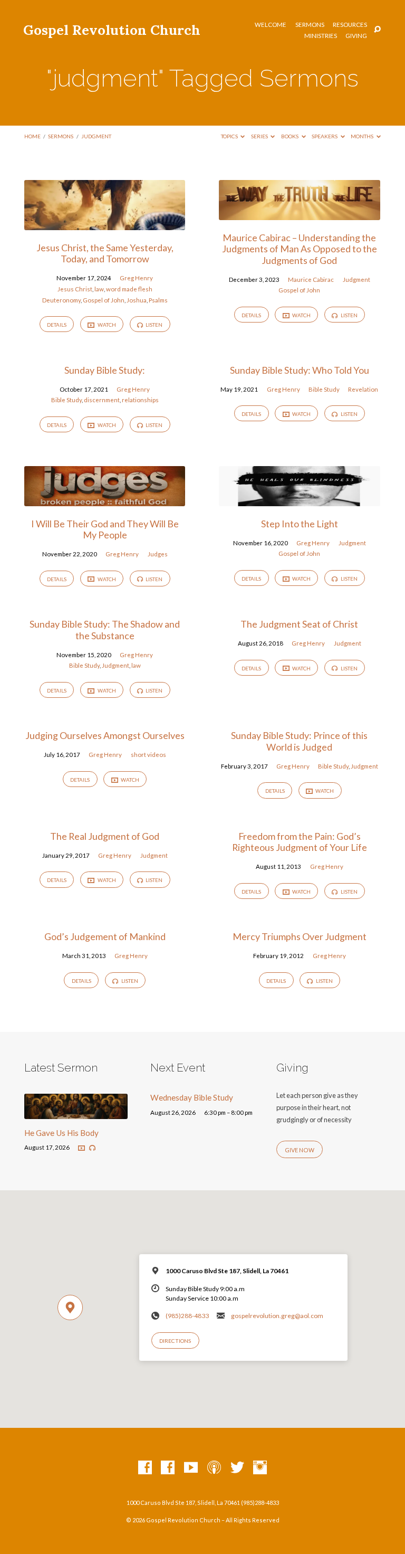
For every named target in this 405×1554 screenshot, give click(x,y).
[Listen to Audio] (92, 1148)
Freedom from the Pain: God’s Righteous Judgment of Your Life (299, 842)
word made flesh (129, 289)
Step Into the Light (299, 523)
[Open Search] (377, 29)
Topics (230, 136)
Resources (350, 25)
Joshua (137, 300)
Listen (153, 324)
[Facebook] (145, 1468)
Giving (356, 36)
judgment (96, 136)
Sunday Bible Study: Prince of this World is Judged (299, 741)
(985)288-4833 (187, 1316)
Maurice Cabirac (311, 279)
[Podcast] (214, 1468)
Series (260, 136)
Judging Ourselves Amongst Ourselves (105, 735)
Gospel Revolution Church (111, 30)
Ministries (320, 36)
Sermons (309, 25)
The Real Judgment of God (104, 836)
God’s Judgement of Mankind (105, 936)
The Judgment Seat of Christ (299, 624)
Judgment (356, 279)
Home (32, 136)
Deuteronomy (61, 300)
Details (56, 324)
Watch (106, 324)
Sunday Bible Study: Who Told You (299, 370)
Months (362, 136)
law (99, 289)
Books (290, 136)
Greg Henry (136, 277)
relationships (140, 399)
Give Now (299, 1149)
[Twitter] (237, 1468)
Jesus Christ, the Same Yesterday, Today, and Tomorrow (104, 253)
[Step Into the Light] (299, 500)
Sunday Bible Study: (104, 370)
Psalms (158, 300)
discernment (102, 399)
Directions (175, 1341)
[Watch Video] (81, 1148)
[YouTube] (191, 1468)
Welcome (270, 25)
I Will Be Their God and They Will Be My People (105, 529)
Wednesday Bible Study (191, 1097)
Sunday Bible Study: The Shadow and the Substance (105, 629)
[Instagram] (260, 1468)
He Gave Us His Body (61, 1133)
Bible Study (66, 399)
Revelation (363, 389)
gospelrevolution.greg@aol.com (277, 1316)
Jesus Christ (74, 289)
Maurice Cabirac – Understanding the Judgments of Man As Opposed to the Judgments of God (299, 249)
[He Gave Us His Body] (76, 1112)
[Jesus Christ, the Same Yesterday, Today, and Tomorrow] (104, 224)
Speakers (325, 136)
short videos (148, 754)
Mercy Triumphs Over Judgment (300, 936)
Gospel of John (103, 300)
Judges (158, 554)
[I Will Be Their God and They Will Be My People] (104, 500)
